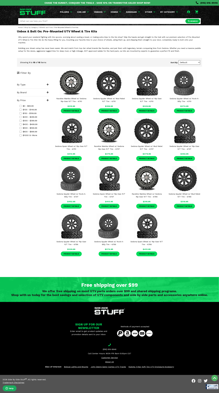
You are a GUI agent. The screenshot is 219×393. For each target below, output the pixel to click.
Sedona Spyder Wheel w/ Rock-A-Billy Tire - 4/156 (109, 243)
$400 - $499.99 (30, 124)
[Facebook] (193, 381)
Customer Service (109, 358)
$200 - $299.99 (30, 117)
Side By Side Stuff (17, 379)
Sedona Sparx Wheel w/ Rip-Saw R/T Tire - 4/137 (109, 195)
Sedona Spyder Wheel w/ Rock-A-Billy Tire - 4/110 (184, 100)
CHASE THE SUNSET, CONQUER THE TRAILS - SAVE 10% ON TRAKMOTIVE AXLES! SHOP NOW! (97, 3)
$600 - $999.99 (30, 131)
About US (109, 362)
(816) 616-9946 (209, 3)
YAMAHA (98, 12)
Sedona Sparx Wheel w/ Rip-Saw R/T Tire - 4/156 (147, 243)
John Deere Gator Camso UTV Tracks (108, 367)
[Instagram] (200, 381)
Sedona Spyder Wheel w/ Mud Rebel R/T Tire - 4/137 (146, 147)
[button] (212, 386)
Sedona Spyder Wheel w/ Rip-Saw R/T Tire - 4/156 (71, 243)
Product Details (71, 111)
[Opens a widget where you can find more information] (9, 388)
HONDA (114, 12)
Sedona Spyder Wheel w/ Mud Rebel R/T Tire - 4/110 (109, 100)
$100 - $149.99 (30, 109)
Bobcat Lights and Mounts (76, 367)
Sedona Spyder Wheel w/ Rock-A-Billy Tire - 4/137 (71, 195)
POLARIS (64, 12)
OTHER (148, 12)
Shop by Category (31, 27)
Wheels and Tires (46, 27)
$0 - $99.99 (28, 106)
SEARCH (194, 21)
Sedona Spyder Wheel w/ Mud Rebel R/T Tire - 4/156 (184, 195)
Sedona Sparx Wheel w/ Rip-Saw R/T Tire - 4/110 (71, 147)
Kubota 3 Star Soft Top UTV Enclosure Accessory (151, 367)
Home (20, 27)
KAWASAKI (131, 12)
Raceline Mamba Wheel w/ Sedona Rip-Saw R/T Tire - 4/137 (109, 147)
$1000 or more (30, 135)
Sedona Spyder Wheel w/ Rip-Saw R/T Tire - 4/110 (147, 100)
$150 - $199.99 (29, 113)
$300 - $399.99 (30, 120)
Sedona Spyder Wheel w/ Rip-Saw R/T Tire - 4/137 (184, 147)
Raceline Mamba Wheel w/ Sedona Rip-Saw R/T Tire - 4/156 (147, 195)
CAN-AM (81, 12)
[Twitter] (206, 381)
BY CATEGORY (167, 12)
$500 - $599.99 (30, 128)
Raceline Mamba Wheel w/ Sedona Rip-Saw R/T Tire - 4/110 (71, 100)
